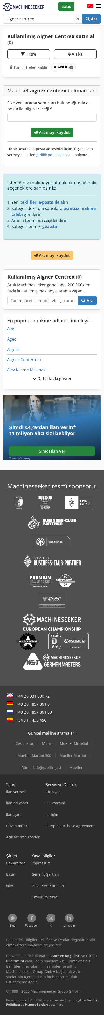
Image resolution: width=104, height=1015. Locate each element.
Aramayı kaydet (54, 132)
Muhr (46, 743)
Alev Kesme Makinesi (26, 370)
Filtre (30, 54)
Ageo (12, 339)
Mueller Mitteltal (74, 743)
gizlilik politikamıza (52, 154)
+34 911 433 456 (31, 720)
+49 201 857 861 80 (34, 712)
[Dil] (90, 6)
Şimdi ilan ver (52, 451)
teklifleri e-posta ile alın (44, 202)
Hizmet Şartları (36, 1004)
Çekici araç (25, 743)
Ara (94, 19)
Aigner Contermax (24, 359)
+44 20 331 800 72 (33, 696)
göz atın (50, 226)
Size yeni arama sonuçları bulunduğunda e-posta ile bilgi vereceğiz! (48, 106)
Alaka (77, 54)
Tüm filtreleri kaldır (30, 67)
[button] (98, 6)
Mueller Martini (73, 755)
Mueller (76, 767)
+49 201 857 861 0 (33, 704)
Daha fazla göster (54, 378)
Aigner (13, 349)
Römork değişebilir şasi (41, 767)
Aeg (10, 328)
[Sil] (78, 19)
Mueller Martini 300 (34, 755)
